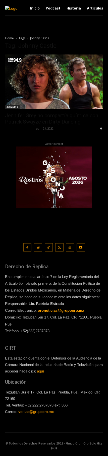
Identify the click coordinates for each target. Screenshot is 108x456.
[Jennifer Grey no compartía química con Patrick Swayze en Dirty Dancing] (54, 81)
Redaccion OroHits (19, 128)
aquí (40, 371)
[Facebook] (27, 247)
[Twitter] (59, 247)
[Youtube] (81, 247)
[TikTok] (49, 247)
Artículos (12, 107)
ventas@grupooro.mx (36, 411)
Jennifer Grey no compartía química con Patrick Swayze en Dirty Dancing (51, 118)
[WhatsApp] (70, 247)
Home (9, 38)
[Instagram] (38, 247)
